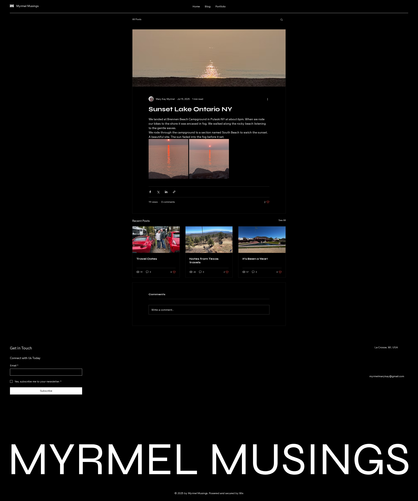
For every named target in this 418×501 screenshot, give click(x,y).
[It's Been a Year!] (262, 239)
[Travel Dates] (156, 239)
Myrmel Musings (27, 6)
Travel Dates (146, 259)
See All (282, 220)
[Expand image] (168, 159)
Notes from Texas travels (203, 260)
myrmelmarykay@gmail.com (386, 376)
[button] (281, 19)
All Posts (136, 19)
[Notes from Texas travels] (209, 239)
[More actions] (267, 99)
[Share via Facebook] (150, 191)
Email (14, 365)
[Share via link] (174, 191)
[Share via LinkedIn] (166, 191)
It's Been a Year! (255, 259)
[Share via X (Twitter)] (158, 191)
